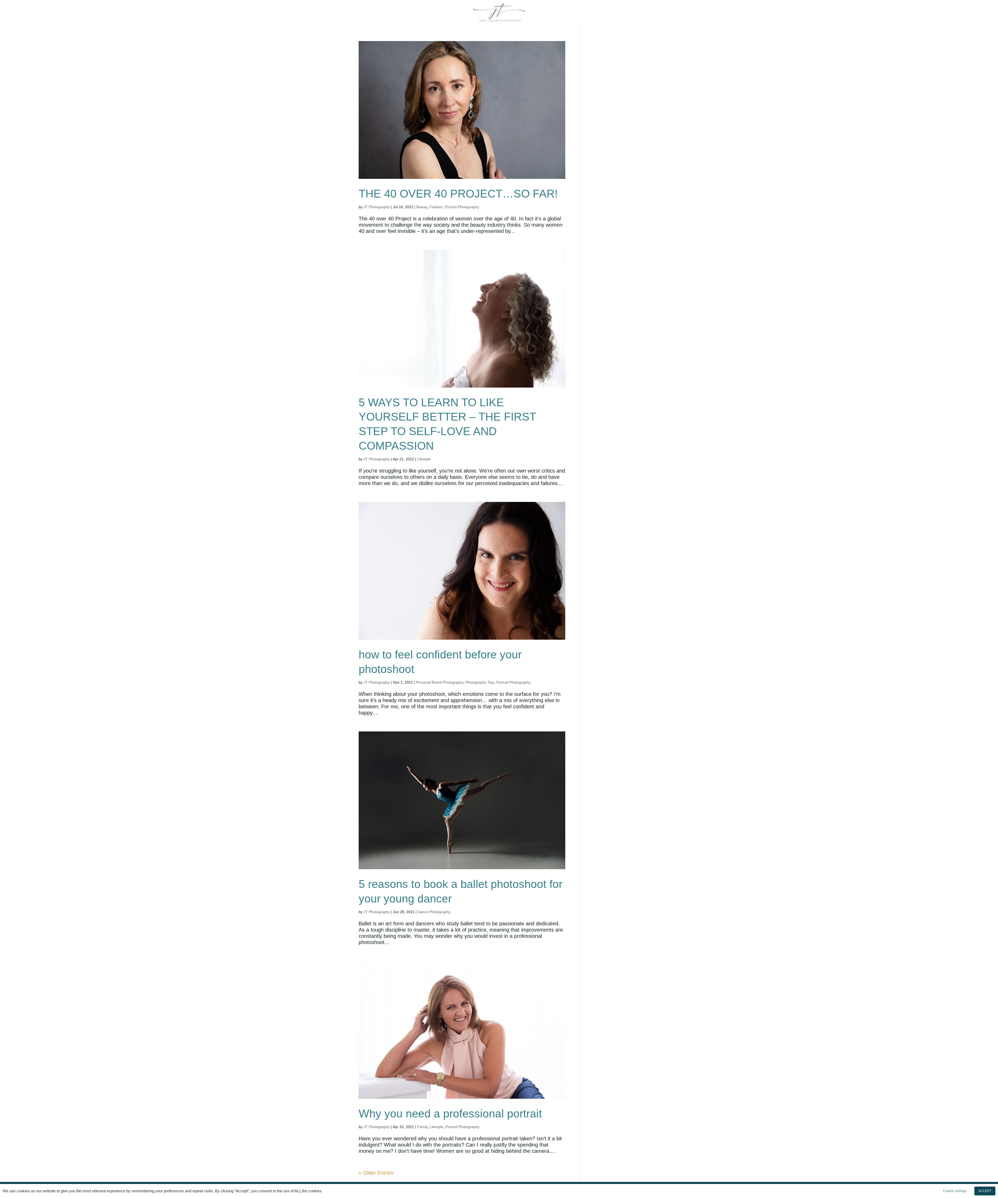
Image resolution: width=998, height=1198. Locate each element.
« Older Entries (376, 1173)
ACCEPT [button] (985, 1191)
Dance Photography (434, 912)
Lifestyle (424, 459)
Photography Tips (479, 682)
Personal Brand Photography (439, 682)
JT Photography (377, 207)
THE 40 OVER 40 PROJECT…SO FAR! (458, 193)
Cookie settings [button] (955, 1191)
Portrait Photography (462, 207)
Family (422, 1127)
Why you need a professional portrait (450, 1113)
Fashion (436, 207)
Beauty (422, 207)
